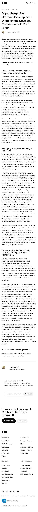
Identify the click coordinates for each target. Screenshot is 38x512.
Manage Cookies (31, 495)
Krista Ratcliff (12, 32)
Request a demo (7, 353)
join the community (17, 356)
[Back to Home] (6, 3)
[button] (35, 3)
